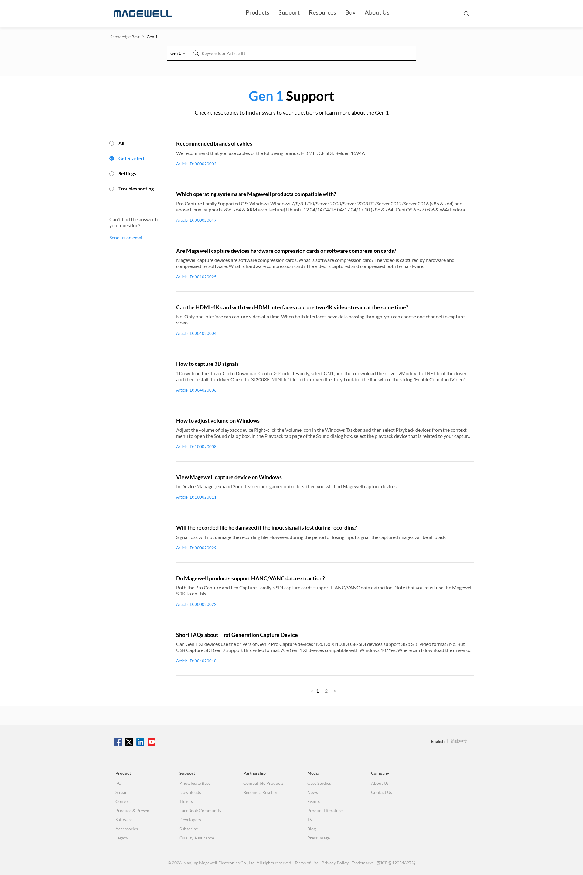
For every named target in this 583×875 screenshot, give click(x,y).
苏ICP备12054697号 (396, 862)
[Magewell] (143, 13)
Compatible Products (263, 783)
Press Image (318, 837)
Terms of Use (307, 862)
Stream (122, 792)
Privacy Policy (335, 862)
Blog (311, 828)
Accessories (126, 828)
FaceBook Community (200, 810)
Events (313, 801)
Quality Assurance (196, 837)
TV (310, 819)
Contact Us (381, 792)
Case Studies (319, 783)
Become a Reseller (260, 792)
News (312, 792)
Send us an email (126, 237)
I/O (118, 783)
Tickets (186, 801)
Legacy (121, 837)
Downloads (190, 792)
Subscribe (188, 828)
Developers (190, 819)
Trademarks (362, 862)
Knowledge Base (194, 783)
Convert (123, 801)
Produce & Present (133, 810)
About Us (377, 12)
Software (123, 819)
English (438, 741)
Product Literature (325, 810)
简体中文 (459, 741)
